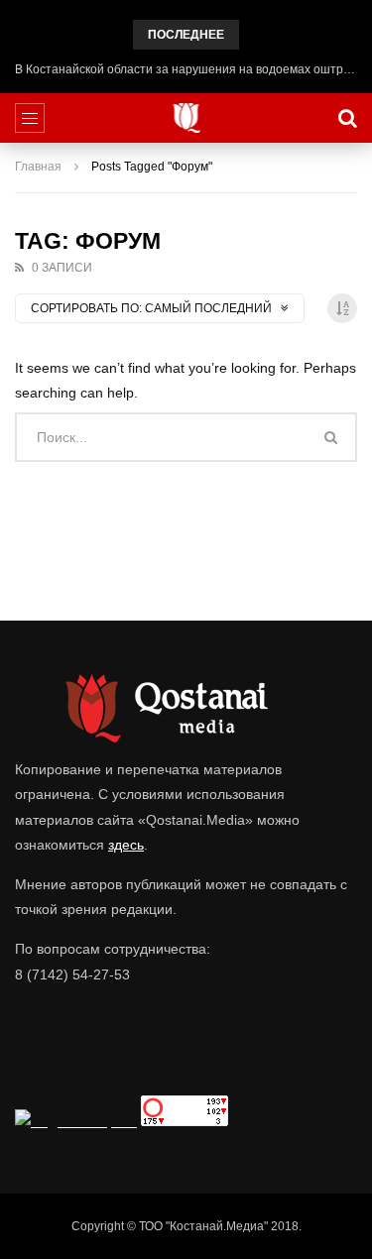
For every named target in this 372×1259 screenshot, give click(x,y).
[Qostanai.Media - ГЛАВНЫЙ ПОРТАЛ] (186, 118)
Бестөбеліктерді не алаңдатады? (186, 69)
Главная (38, 166)
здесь (126, 845)
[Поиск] (347, 118)
